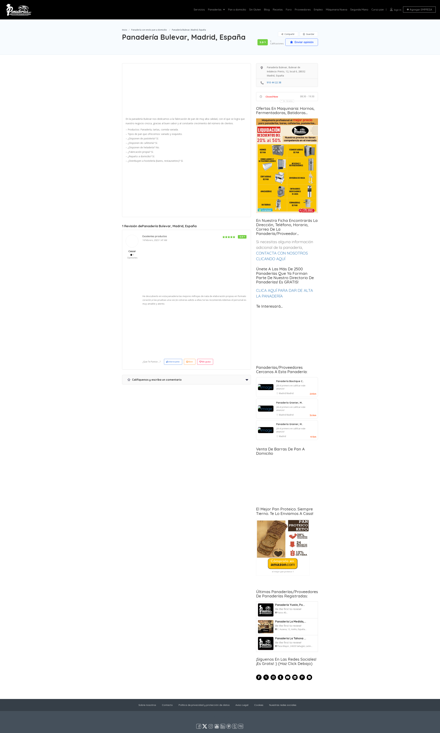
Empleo (318, 9)
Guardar (310, 34)
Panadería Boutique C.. (290, 381)
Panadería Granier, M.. (289, 402)
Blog (267, 9)
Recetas (278, 9)
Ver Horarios (288, 101)
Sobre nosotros (147, 705)
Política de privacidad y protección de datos (204, 705)
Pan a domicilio (237, 9)
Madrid (283, 393)
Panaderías (215, 9)
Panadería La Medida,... (290, 621)
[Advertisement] (186, 91)
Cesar (132, 251)
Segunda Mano (359, 9)
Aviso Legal (241, 705)
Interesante (174, 361)
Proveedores (303, 9)
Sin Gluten (255, 9)
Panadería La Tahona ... (290, 638)
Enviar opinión (304, 42)
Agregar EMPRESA (420, 9)
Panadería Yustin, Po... (290, 605)
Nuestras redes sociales (282, 705)
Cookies (258, 705)
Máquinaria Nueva (336, 9)
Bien (191, 361)
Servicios (199, 9)
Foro (289, 9)
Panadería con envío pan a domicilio (149, 29)
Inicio (124, 29)
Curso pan (377, 9)
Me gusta (206, 361)
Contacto (167, 705)
